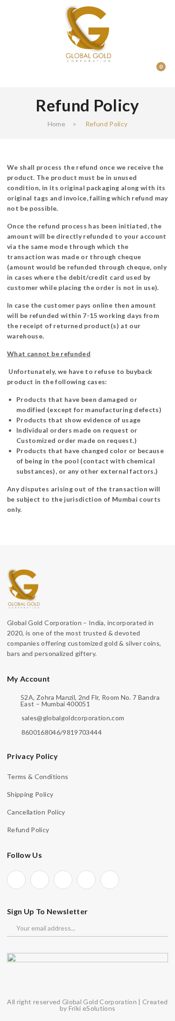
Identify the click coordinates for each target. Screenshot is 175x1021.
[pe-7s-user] (137, 73)
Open (14, 72)
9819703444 (82, 732)
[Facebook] (16, 879)
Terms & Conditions (37, 776)
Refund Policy (28, 830)
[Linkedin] (86, 879)
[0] (154, 72)
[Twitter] (39, 879)
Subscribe (155, 928)
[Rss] (109, 879)
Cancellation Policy (36, 812)
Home (56, 124)
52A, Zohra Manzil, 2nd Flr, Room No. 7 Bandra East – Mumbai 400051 (90, 700)
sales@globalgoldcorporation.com (73, 718)
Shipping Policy (30, 794)
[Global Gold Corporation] (87, 32)
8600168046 (41, 732)
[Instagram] (63, 879)
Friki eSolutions (92, 1008)
